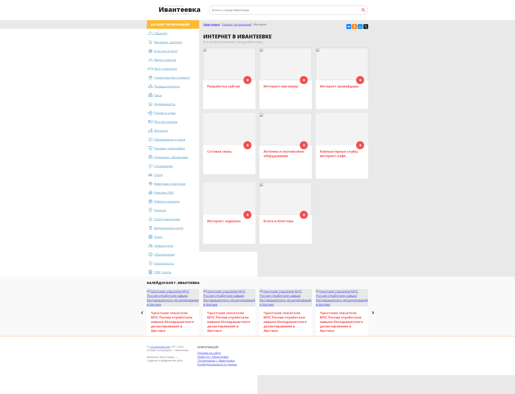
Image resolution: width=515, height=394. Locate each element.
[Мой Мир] (360, 26)
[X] (365, 26)
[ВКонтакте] (348, 26)
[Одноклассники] (354, 26)
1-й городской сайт (159, 347)
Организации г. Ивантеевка (216, 360)
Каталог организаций (236, 24)
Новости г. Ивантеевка (212, 357)
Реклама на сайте (209, 353)
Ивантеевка (211, 24)
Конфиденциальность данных (217, 364)
